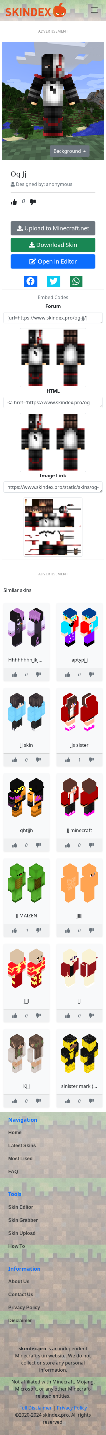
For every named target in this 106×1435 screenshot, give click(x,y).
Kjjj (26, 1086)
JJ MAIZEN (26, 915)
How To (16, 1246)
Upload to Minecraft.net (56, 228)
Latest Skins (22, 1145)
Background (68, 151)
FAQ (13, 1171)
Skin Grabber (23, 1220)
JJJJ (26, 1001)
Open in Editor (56, 261)
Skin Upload (22, 1233)
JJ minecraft (79, 830)
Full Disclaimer (35, 1407)
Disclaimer (20, 1320)
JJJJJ (79, 915)
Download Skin (56, 245)
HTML (53, 391)
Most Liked (20, 1158)
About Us (18, 1281)
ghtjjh (26, 830)
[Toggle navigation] (94, 10)
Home (14, 1132)
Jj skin (26, 745)
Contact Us (20, 1294)
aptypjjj (80, 659)
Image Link (53, 475)
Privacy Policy (24, 1307)
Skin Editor (20, 1207)
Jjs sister (79, 745)
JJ (79, 1001)
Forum (53, 306)
